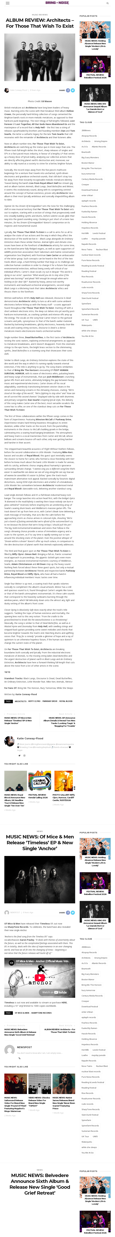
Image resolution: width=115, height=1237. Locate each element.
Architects (20, 701)
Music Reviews (40, 15)
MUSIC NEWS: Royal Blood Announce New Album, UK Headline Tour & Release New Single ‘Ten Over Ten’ (14, 800)
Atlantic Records (99, 146)
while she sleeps (89, 330)
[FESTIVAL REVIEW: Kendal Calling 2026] (39, 780)
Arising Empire (100, 141)
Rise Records (87, 276)
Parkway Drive (50, 701)
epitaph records (89, 200)
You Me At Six (88, 336)
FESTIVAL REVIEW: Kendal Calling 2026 (38, 796)
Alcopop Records (89, 135)
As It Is (85, 146)
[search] (108, 3)
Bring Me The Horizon (92, 168)
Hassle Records (89, 217)
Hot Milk (85, 233)
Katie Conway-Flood (18, 90)
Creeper (85, 184)
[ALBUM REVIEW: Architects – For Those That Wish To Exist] (39, 57)
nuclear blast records (91, 255)
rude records (87, 287)
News (40, 831)
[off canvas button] (7, 3)
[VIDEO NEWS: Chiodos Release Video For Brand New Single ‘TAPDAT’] (39, 1083)
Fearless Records (89, 206)
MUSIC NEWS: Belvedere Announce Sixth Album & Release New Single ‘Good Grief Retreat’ (20, 1032)
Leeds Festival (99, 233)
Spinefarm (86, 303)
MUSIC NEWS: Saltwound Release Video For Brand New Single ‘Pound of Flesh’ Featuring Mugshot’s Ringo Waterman (15, 1104)
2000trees (86, 130)
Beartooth (86, 152)
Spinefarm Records (90, 309)
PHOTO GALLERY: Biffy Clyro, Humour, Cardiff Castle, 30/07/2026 (64, 797)
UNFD (95, 319)
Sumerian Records (90, 314)
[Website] (19, 1058)
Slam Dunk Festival (90, 298)
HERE (64, 1002)
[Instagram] (24, 755)
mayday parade (99, 238)
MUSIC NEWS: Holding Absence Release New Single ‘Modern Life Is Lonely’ (95, 1200)
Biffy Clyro (34, 701)
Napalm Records (89, 244)
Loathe (85, 238)
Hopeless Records (90, 227)
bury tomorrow (88, 173)
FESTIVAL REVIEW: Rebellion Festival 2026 (95, 892)
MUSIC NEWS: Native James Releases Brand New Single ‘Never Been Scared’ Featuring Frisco (64, 1103)
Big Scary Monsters (90, 157)
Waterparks (87, 325)
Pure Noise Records (91, 260)
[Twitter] (19, 755)
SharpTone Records (91, 292)
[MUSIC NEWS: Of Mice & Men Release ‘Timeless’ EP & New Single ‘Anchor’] (39, 879)
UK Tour (85, 319)
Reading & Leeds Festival (93, 265)
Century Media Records (92, 179)
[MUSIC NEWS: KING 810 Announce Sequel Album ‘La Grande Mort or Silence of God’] (95, 95)
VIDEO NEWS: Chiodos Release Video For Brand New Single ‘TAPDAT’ (39, 1101)
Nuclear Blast (102, 249)
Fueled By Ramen (89, 211)
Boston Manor (88, 162)
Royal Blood (65, 701)
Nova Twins (87, 249)
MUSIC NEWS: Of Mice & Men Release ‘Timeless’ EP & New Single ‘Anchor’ (18, 720)
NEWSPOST (15, 912)
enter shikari (87, 195)
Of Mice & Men (22, 1013)
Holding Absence (89, 222)
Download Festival (90, 190)
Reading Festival (89, 271)
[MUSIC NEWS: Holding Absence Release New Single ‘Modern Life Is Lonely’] (95, 32)
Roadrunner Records (91, 282)
